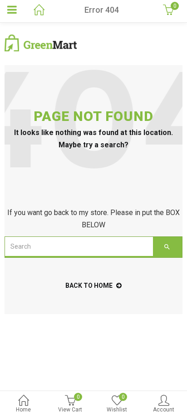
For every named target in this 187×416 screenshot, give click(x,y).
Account (163, 409)
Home (23, 409)
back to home (89, 285)
